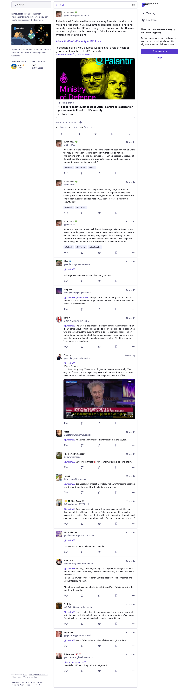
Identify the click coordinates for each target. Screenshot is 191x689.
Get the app (30, 682)
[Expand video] (125, 415)
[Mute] (72, 415)
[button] (99, 399)
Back (62, 5)
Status (31, 674)
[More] (129, 134)
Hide (130, 382)
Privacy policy (16, 677)
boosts (61, 127)
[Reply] (62, 134)
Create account (160, 51)
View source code (27, 685)
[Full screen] (131, 415)
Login (159, 57)
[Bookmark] (112, 134)
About (25, 674)
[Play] (67, 415)
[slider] (99, 411)
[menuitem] (99, 399)
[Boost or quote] (78, 134)
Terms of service (30, 677)
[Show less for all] (133, 5)
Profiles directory (41, 674)
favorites (86, 127)
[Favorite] (95, 134)
